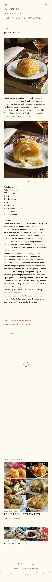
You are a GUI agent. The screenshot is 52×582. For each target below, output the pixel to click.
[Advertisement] (26, 426)
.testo (13, 324)
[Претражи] (46, 4)
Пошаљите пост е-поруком (21, 321)
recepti (19, 18)
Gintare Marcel (33, 569)
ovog (22, 107)
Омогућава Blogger (28, 564)
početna (8, 18)
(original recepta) (11, 190)
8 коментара (15, 519)
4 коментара (15, 548)
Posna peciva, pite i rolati (22, 514)
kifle (17, 324)
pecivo (28, 324)
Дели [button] (6, 321)
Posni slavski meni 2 (17, 543)
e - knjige (29, 18)
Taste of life (11, 9)
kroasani (22, 324)
